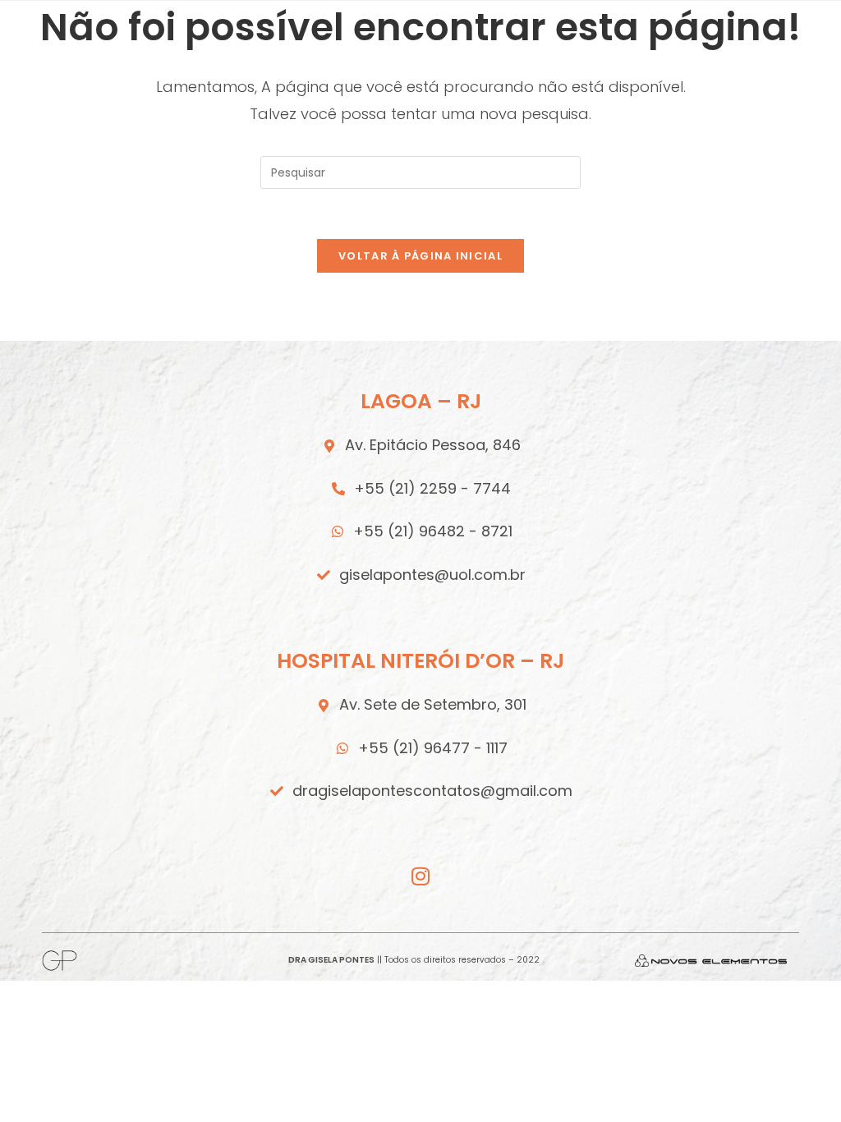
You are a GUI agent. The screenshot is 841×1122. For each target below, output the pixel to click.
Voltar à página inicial (420, 256)
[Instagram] (421, 876)
